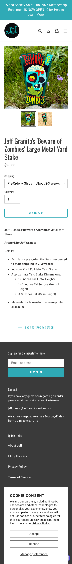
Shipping (9, 176)
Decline (34, 544)
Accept (34, 534)
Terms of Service (19, 477)
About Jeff (15, 445)
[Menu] (65, 30)
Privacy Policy (41, 523)
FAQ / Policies (17, 456)
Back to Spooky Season (39, 327)
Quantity (9, 191)
